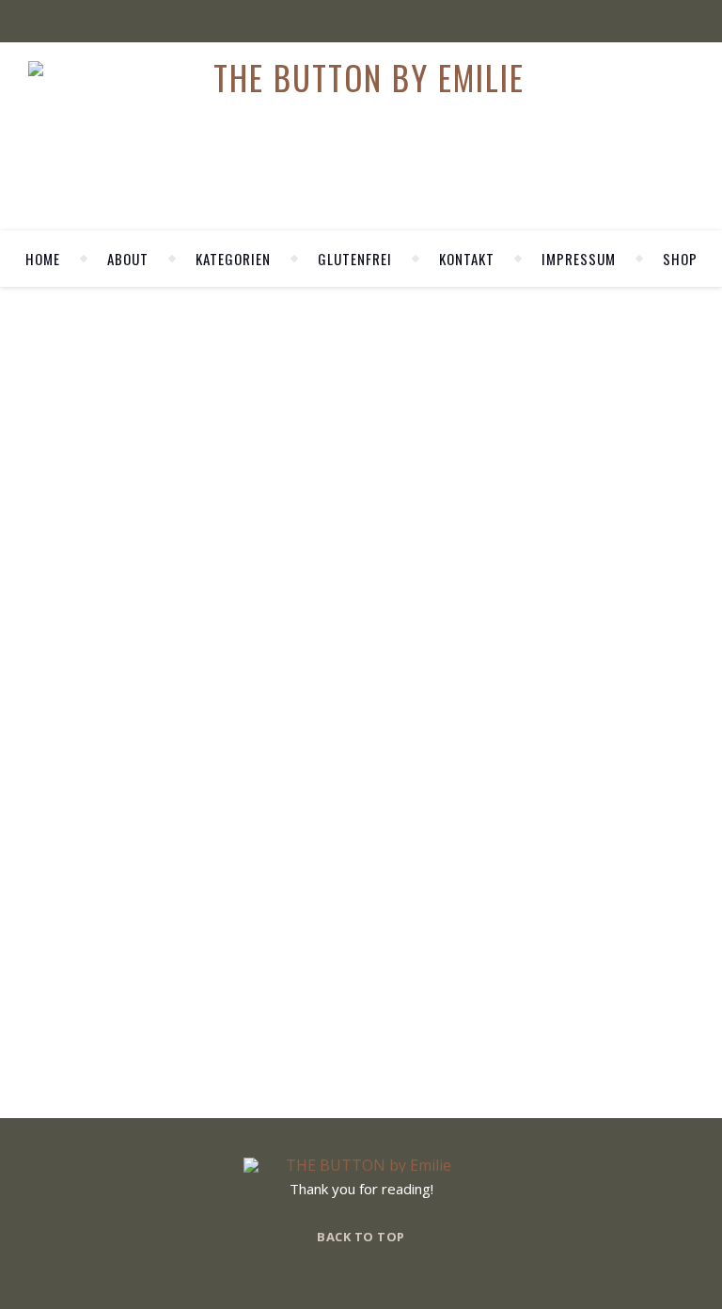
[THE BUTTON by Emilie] (361, 77)
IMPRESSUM (579, 258)
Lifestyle (243, 636)
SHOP (680, 258)
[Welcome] (581, 542)
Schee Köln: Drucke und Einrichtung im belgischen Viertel (206, 656)
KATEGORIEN (233, 258)
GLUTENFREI (355, 258)
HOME (42, 258)
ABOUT (128, 258)
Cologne (167, 636)
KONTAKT (466, 258)
